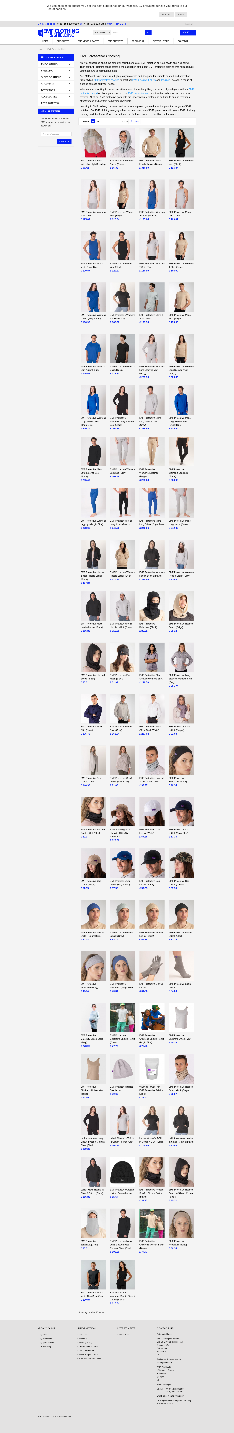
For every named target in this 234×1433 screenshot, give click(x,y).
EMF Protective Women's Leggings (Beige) (148, 473)
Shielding (47, 71)
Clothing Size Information (90, 1358)
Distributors (161, 41)
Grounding (48, 84)
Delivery (83, 1338)
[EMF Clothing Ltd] (58, 32)
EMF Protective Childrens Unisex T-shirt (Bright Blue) (151, 1039)
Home (45, 41)
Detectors (48, 90)
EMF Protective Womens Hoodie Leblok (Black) (152, 574)
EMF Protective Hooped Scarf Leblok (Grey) (151, 780)
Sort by (125, 121)
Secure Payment (86, 1350)
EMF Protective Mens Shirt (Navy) (92, 728)
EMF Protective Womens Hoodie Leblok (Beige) (122, 574)
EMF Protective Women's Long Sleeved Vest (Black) (122, 421)
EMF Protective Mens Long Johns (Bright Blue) (151, 523)
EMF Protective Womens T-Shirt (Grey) (152, 265)
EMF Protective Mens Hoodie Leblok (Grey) (121, 625)
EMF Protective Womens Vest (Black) (181, 162)
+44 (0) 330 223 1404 (94, 24)
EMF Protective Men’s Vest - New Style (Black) (93, 1294)
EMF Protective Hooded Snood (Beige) (181, 625)
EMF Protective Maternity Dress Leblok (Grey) (92, 1039)
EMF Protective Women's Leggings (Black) (178, 473)
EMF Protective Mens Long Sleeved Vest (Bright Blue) (180, 421)
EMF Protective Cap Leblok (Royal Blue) (120, 883)
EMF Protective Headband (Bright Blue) (122, 986)
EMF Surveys (115, 41)
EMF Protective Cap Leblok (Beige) (91, 883)
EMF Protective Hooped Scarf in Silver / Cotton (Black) (151, 1193)
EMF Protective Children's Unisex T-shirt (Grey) (122, 1039)
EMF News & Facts (88, 41)
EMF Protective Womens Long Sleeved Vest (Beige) (181, 370)
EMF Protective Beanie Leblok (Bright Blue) (92, 934)
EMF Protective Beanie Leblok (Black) (180, 934)
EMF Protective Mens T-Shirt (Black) (122, 368)
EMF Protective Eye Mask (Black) (120, 677)
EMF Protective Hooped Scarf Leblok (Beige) (181, 1089)
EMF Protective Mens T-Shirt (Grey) (151, 317)
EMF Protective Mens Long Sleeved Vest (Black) (92, 473)
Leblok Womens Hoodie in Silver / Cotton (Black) (181, 1140)
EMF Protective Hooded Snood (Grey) (122, 162)
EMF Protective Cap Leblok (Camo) (179, 883)
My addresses (46, 1338)
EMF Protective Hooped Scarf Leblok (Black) (93, 831)
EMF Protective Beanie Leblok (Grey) (121, 934)
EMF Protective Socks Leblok (180, 986)
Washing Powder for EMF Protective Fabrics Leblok (151, 1090)
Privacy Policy (85, 1342)
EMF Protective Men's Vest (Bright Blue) (92, 265)
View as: (86, 122)
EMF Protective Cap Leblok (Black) (149, 883)
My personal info (47, 1342)
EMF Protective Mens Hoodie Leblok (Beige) (150, 162)
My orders (44, 1334)
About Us (83, 1334)
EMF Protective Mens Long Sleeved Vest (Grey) (150, 421)
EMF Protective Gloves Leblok (151, 986)
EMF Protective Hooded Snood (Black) (93, 677)
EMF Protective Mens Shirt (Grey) (121, 728)
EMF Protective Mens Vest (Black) (121, 265)
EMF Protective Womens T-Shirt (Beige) (181, 265)
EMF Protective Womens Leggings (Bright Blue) (93, 523)
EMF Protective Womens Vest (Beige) (122, 214)
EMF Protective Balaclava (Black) (148, 625)
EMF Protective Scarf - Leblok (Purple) (180, 728)
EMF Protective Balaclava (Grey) (89, 1243)
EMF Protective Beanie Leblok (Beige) (151, 934)
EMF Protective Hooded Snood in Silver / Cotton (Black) (181, 1193)
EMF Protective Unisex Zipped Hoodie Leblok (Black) (92, 576)
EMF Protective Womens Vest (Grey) (93, 214)
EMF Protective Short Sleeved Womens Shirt (150, 677)
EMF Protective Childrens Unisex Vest (180, 1037)
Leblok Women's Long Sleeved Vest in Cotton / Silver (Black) (93, 1142)
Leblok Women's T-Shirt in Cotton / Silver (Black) (151, 1140)
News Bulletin (125, 1334)
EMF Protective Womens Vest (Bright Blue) (152, 214)
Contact (183, 41)
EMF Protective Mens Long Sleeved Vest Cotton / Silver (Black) (121, 1245)
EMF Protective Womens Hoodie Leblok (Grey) (181, 574)
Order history (45, 1346)
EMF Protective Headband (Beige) (178, 1243)
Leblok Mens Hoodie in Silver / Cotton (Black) (92, 1191)
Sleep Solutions (51, 77)
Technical (138, 41)
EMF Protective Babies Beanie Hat (121, 1089)
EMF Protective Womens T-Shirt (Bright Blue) (93, 317)
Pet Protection (50, 103)
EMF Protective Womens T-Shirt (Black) (122, 317)
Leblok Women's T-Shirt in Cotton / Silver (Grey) (122, 1140)
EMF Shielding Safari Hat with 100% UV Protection (120, 833)
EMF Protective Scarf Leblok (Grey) (91, 780)
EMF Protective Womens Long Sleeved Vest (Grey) (152, 370)
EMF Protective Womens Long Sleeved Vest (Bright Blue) (93, 421)
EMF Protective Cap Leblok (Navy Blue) (179, 831)
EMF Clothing (49, 64)
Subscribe (64, 141)
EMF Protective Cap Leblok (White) (149, 831)
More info (166, 14)
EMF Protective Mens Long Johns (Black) (121, 523)
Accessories (49, 97)
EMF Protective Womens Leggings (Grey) (122, 471)
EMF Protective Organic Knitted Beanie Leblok (122, 1191)
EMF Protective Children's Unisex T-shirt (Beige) (151, 1245)
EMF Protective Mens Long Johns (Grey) (180, 523)
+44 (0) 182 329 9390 (67, 24)
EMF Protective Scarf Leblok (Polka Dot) (121, 780)
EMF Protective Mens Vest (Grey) (180, 214)
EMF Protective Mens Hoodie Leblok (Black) (92, 625)
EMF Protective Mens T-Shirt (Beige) (181, 317)
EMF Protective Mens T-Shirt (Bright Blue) (93, 368)
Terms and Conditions (89, 1346)
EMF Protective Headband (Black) (178, 780)
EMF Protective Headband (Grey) (89, 986)
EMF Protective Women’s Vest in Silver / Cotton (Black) (122, 1296)
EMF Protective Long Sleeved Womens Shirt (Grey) (180, 679)
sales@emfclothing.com (173, 1396)
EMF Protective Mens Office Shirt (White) (150, 728)
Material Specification (88, 1354)
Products (63, 41)
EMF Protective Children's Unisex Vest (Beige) (92, 1090)
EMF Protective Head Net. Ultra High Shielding (93, 162)
